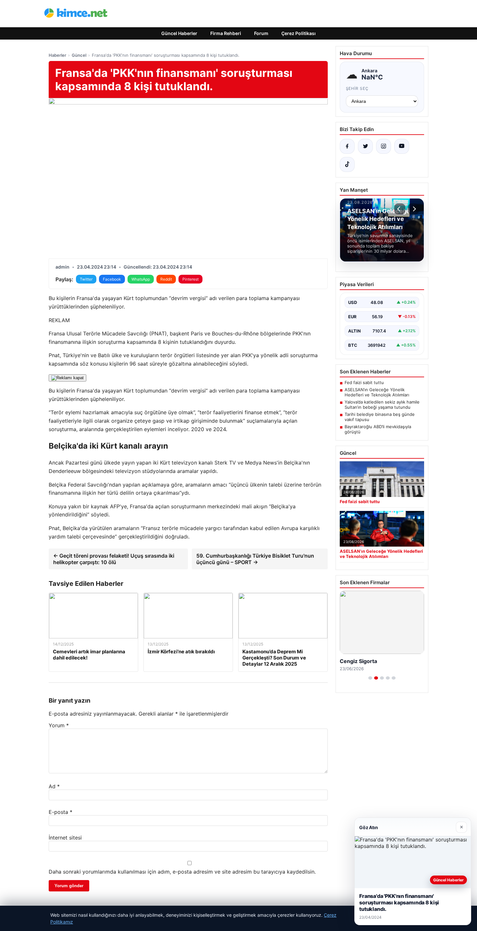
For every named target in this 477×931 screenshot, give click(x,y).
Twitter (86, 279)
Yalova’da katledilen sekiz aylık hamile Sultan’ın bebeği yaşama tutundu (382, 404)
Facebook (112, 279)
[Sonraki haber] (413, 208)
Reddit (166, 279)
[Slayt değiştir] (370, 678)
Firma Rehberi (225, 33)
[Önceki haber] (399, 208)
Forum (261, 33)
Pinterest (190, 279)
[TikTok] (347, 164)
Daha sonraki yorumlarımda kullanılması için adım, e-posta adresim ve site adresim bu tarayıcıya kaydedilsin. (182, 871)
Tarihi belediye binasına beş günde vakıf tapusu (380, 417)
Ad (54, 786)
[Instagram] (383, 146)
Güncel (79, 55)
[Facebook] (347, 146)
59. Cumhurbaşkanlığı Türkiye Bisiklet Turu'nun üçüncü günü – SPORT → (255, 558)
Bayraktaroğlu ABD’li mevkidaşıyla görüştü (378, 429)
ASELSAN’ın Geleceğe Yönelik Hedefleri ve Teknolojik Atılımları (377, 392)
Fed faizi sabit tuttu (364, 382)
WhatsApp (140, 279)
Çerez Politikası (298, 33)
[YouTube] (401, 146)
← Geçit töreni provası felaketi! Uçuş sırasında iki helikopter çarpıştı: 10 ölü (113, 558)
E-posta (60, 812)
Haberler (57, 55)
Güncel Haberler (179, 33)
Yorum (59, 725)
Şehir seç (357, 88)
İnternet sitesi (65, 837)
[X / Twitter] (365, 146)
